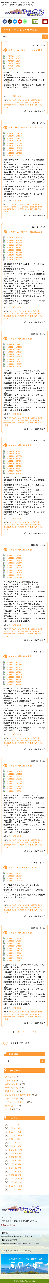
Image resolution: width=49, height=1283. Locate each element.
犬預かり (6, 102)
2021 (15, 1142)
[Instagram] (10, 21)
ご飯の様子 (17, 200)
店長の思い (10, 1105)
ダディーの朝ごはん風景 (20, 445)
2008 (15, 1189)
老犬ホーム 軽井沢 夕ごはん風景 (25, 127)
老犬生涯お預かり (36, 102)
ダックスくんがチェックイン (22, 867)
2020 (15, 1146)
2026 (15, 1124)
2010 (15, 1182)
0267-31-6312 (8, 1224)
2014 (15, 1168)
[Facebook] (5, 21)
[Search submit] (45, 36)
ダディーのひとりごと (15, 1102)
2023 (15, 1135)
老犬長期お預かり (9, 105)
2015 (15, 1164)
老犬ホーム (16, 102)
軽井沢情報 (10, 1091)
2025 (15, 1128)
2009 (15, 1186)
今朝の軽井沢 (11, 1087)
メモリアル (10, 1077)
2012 (15, 1175)
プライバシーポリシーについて (16, 1250)
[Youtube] (20, 21)
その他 (8, 1109)
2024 (15, 1132)
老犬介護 (24, 102)
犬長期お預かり (37, 100)
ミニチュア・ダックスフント (19, 100)
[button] (45, 21)
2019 (15, 1150)
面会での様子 (18, 96)
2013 (15, 1171)
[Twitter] (15, 21)
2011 (15, 1178)
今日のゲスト (18, 901)
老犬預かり (22, 105)
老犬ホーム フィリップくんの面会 (25, 50)
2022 (15, 1139)
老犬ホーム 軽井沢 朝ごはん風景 (25, 231)
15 (34, 1032)
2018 (15, 1153)
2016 (15, 1160)
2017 (15, 1157)
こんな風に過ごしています (18, 1095)
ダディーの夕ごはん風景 (20, 338)
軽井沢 (30, 105)
